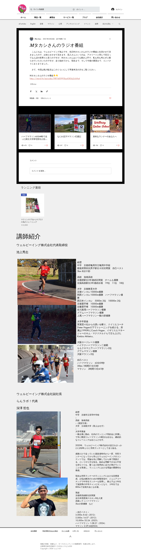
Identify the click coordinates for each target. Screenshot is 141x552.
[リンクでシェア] (47, 91)
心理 (60, 24)
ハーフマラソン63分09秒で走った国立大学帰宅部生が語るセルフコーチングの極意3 (34, 137)
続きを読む (107, 24)
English (32, 24)
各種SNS (87, 531)
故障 (96, 24)
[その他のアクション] (110, 38)
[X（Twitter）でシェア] (36, 91)
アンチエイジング (73, 24)
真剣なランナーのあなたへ (105, 136)
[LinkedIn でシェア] (42, 91)
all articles (22, 24)
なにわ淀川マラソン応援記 (69, 136)
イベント (87, 24)
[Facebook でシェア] (31, 91)
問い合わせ (98, 531)
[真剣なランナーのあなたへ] (106, 124)
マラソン (51, 24)
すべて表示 (118, 110)
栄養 (41, 24)
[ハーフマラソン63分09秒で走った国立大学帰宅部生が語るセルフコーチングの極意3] (35, 124)
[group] (70, 210)
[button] (119, 24)
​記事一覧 (76, 531)
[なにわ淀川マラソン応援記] (70, 124)
